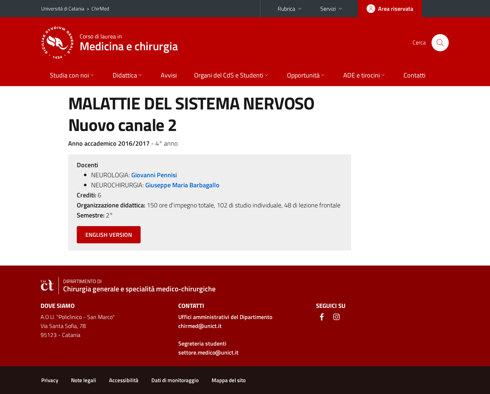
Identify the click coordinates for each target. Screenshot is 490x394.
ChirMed (100, 8)
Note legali (83, 380)
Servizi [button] (328, 8)
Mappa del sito (229, 380)
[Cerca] (440, 42)
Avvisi (169, 75)
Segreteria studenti (202, 343)
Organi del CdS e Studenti (228, 75)
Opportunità (303, 75)
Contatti (414, 75)
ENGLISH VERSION (108, 234)
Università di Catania (62, 8)
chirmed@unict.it (200, 326)
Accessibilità (123, 380)
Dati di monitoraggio (175, 380)
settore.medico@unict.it (208, 352)
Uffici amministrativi (225, 317)
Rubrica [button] (286, 8)
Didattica (125, 75)
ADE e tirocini (361, 75)
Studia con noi (69, 75)
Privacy (49, 380)
